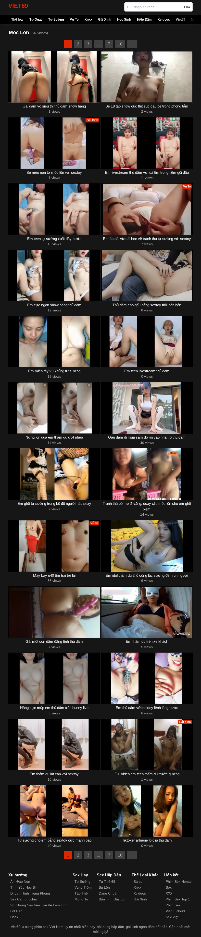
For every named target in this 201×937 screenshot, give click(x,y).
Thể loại (17, 19)
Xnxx (88, 19)
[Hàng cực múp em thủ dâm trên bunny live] (54, 678)
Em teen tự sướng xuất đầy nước (54, 239)
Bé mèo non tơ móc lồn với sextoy (54, 172)
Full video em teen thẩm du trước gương (146, 774)
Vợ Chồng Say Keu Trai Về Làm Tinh (38, 905)
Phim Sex (173, 905)
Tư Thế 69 (107, 881)
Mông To (81, 899)
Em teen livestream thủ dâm (146, 371)
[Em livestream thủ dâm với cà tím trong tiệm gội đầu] (147, 143)
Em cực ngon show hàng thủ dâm (54, 305)
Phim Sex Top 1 (178, 899)
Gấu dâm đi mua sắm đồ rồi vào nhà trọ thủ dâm (147, 437)
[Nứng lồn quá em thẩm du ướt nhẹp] (54, 408)
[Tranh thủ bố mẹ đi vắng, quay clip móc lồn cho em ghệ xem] (147, 474)
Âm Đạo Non (20, 881)
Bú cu (138, 881)
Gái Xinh (104, 19)
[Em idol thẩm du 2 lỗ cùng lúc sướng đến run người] (147, 546)
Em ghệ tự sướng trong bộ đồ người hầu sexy (54, 503)
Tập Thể (81, 893)
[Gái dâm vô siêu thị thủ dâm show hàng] (54, 77)
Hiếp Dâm (144, 19)
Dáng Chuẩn (108, 893)
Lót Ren (16, 911)
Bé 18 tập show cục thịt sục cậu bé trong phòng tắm (146, 106)
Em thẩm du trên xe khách (147, 641)
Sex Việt (172, 917)
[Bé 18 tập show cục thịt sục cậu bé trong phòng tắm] (147, 77)
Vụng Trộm (83, 887)
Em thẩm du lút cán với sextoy (54, 774)
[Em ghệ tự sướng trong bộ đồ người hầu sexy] (54, 474)
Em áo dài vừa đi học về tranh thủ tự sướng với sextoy (147, 239)
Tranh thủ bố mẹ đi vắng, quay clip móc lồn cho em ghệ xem (147, 506)
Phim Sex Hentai (178, 881)
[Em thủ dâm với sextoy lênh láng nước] (147, 678)
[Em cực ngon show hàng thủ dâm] (54, 275)
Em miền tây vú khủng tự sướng (54, 371)
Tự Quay (35, 19)
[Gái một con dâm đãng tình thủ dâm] (54, 612)
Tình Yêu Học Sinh (24, 887)
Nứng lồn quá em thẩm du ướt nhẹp (54, 437)
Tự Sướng (56, 19)
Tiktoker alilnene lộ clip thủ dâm (147, 840)
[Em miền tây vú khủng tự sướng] (54, 341)
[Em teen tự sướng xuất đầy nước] (54, 209)
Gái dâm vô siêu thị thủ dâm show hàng (54, 106)
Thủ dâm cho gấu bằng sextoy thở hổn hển (147, 305)
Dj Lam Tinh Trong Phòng (30, 893)
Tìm (187, 7)
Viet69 (180, 19)
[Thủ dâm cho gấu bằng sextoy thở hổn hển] (147, 275)
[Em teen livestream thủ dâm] (147, 341)
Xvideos (164, 19)
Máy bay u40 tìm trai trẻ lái (54, 575)
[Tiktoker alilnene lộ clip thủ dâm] (147, 811)
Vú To (74, 19)
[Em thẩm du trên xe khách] (147, 612)
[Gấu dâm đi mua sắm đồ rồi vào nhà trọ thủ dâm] (147, 408)
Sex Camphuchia (23, 899)
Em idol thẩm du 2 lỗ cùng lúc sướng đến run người (147, 575)
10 (120, 44)
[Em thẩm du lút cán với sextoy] (54, 744)
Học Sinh (124, 19)
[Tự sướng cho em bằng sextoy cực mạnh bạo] (54, 811)
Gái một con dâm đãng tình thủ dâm (54, 641)
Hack (14, 917)
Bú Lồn (104, 887)
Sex (169, 887)
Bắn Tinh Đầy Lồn (112, 899)
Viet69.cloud (175, 911)
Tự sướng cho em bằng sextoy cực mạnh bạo (54, 840)
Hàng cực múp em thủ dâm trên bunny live (54, 708)
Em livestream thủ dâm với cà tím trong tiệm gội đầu (147, 172)
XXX (169, 893)
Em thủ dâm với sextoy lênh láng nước (147, 708)
